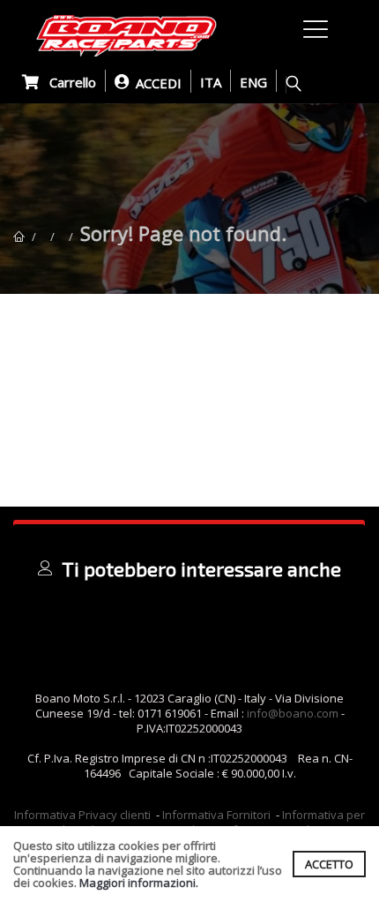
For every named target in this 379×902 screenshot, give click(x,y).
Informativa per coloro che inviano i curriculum (207, 822)
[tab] (189, 568)
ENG (253, 82)
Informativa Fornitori (216, 815)
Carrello (67, 82)
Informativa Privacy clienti (82, 815)
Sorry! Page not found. (183, 233)
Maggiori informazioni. (138, 883)
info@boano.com (292, 713)
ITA (210, 82)
